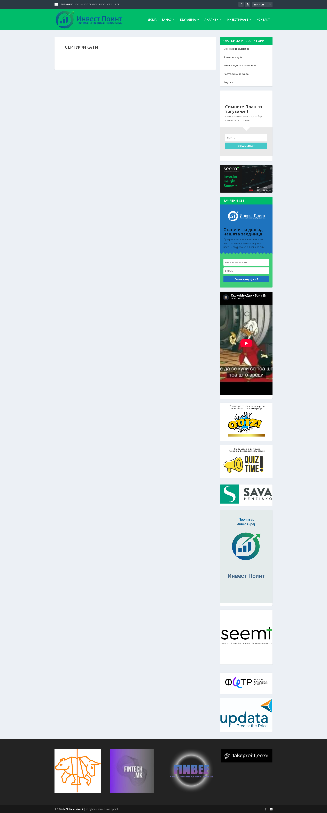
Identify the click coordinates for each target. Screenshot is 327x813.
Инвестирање (237, 19)
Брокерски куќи (233, 57)
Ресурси (228, 82)
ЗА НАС (167, 19)
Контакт (263, 19)
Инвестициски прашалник (239, 65)
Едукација (188, 19)
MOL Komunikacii (73, 809)
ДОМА (152, 19)
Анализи (212, 19)
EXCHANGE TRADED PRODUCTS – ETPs (98, 4)
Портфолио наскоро (236, 74)
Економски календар (236, 48)
